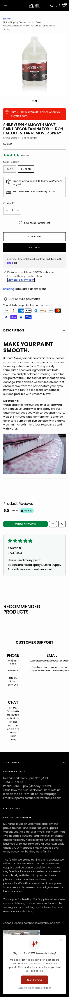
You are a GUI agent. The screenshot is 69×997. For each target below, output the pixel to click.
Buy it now (35, 247)
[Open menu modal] (5, 5)
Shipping (9, 289)
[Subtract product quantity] (6, 210)
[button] (11, 155)
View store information (21, 279)
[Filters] (53, 524)
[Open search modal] (52, 5)
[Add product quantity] (18, 210)
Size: (11, 162)
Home (7, 18)
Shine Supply (11, 138)
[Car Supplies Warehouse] (34, 5)
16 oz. (9, 169)
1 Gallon (26, 169)
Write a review (25, 524)
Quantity (9, 203)
